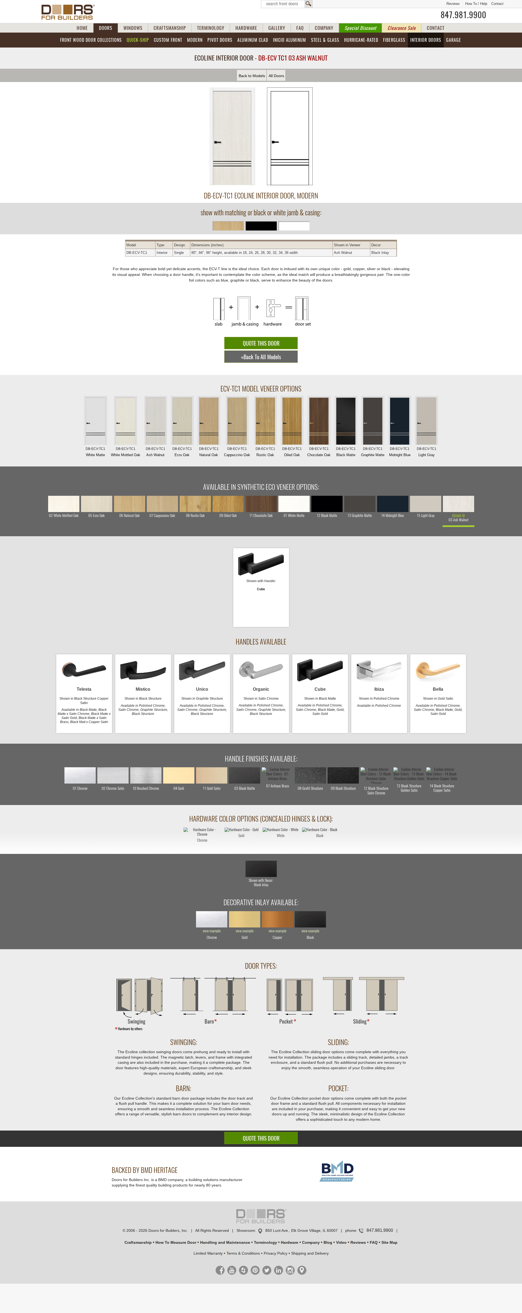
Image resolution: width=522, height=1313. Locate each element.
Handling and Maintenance (225, 1242)
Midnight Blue (400, 452)
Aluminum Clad (252, 40)
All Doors (276, 76)
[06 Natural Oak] (129, 504)
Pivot (219, 40)
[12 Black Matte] (327, 504)
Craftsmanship (138, 1242)
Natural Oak (209, 452)
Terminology (265, 1242)
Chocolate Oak (319, 452)
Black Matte (346, 452)
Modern (195, 40)
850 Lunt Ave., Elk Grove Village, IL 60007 (301, 1230)
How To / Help (476, 4)
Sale (401, 28)
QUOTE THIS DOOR (261, 343)
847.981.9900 (463, 15)
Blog (328, 1242)
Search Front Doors (286, 4)
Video (341, 1242)
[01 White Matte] (294, 504)
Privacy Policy (275, 1253)
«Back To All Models (261, 357)
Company (311, 1242)
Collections (91, 40)
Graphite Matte (372, 452)
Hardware (289, 1242)
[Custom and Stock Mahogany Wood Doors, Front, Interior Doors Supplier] (70, 12)
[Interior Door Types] (261, 1030)
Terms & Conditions (243, 1253)
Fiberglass (394, 40)
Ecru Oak (182, 452)
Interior (425, 40)
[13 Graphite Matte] (359, 504)
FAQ (300, 28)
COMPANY (324, 28)
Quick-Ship (138, 40)
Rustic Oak (265, 452)
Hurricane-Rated (361, 40)
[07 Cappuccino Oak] (162, 504)
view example (212, 931)
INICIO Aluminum (289, 40)
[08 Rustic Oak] (195, 504)
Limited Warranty (208, 1253)
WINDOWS (132, 28)
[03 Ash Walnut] (458, 504)
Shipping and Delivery (310, 1253)
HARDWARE (246, 28)
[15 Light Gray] (425, 504)
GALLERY (276, 28)
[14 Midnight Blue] (392, 504)
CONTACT (436, 28)
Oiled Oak (292, 452)
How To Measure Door (176, 1242)
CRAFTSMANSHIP (170, 28)
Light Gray (426, 452)
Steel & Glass (325, 40)
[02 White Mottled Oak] (63, 504)
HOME (82, 28)
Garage (453, 40)
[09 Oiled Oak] (228, 504)
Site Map (389, 1242)
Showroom (246, 1230)
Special (360, 28)
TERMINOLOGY (210, 28)
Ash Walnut (155, 452)
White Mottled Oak (125, 452)
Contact (497, 4)
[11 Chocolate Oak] (261, 504)
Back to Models (252, 76)
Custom (168, 40)
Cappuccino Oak (237, 452)
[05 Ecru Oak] (96, 504)
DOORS (105, 28)
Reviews (453, 4)
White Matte (95, 452)
